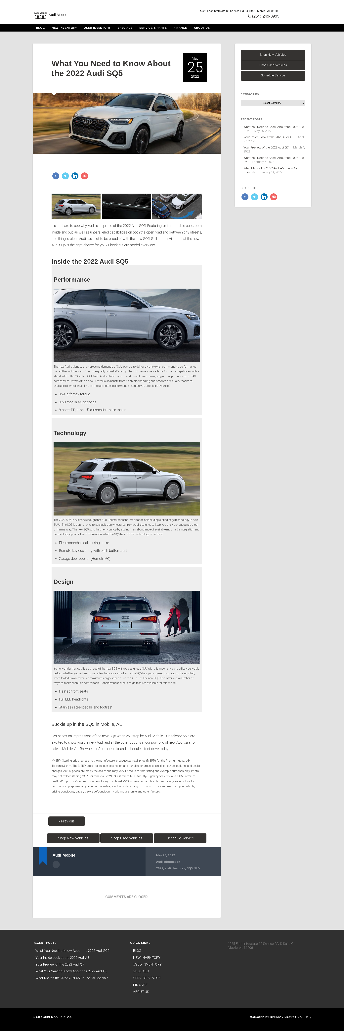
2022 (159, 868)
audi (168, 868)
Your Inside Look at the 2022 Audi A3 (268, 137)
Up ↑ (308, 1017)
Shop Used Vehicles (126, 838)
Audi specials (108, 749)
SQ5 (190, 868)
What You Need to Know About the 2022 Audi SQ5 (72, 951)
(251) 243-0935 (265, 16)
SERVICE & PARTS (153, 27)
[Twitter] (65, 176)
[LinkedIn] (74, 176)
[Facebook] (56, 176)
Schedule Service (180, 838)
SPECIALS (125, 27)
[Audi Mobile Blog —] (41, 22)
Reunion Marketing (286, 1017)
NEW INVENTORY (64, 27)
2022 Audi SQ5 (134, 226)
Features (178, 868)
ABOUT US (202, 27)
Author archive (56, 864)
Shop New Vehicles (73, 838)
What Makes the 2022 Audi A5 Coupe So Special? (71, 978)
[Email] (84, 176)
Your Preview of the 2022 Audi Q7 (265, 147)
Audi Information (168, 862)
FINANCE (180, 27)
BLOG (40, 27)
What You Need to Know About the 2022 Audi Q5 (71, 971)
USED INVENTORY (97, 27)
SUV (197, 868)
